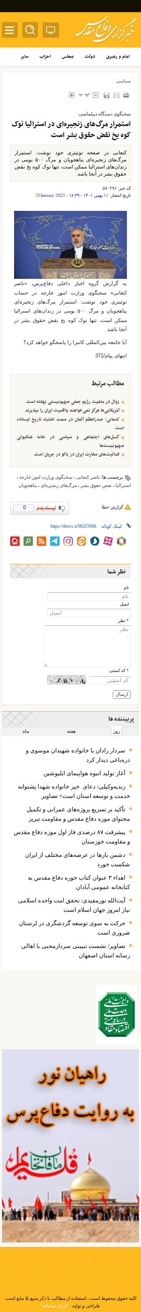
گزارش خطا (112, 507)
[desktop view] (51, 32)
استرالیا (123, 485)
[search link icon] (28, 541)
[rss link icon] (41, 541)
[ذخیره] (106, 95)
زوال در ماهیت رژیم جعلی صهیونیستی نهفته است (72, 402)
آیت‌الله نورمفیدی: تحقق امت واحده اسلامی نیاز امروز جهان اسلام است (74, 905)
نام (126, 588)
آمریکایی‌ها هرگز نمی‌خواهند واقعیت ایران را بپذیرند (72, 410)
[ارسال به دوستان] (116, 95)
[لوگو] (106, 43)
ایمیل (124, 604)
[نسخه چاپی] (126, 95)
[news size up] (71, 95)
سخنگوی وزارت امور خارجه (45, 477)
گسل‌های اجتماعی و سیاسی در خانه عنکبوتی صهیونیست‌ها (70, 441)
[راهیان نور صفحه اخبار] (70, 1145)
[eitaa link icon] (81, 541)
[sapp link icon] (94, 541)
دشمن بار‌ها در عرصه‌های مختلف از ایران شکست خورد (77, 859)
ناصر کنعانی (88, 477)
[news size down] (95, 95)
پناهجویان (27, 485)
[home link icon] (15, 541)
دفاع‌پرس (43, 283)
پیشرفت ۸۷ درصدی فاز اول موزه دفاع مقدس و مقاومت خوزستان (72, 837)
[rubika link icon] (121, 541)
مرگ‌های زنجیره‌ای (59, 485)
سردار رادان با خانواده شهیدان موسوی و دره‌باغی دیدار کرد (78, 755)
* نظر (123, 620)
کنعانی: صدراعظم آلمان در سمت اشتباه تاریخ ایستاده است (70, 423)
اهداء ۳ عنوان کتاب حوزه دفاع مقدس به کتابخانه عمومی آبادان (79, 882)
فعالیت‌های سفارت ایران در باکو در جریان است (76, 454)
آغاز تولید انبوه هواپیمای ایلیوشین (84, 773)
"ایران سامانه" (55, 1305)
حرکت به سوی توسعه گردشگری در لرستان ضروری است (74, 928)
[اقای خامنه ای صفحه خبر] (116, 1014)
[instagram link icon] (68, 541)
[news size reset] (84, 95)
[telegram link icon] (55, 541)
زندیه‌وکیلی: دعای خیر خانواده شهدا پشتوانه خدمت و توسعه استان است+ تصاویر (74, 791)
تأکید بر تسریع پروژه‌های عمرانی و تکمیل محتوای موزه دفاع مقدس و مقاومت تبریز (78, 814)
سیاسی (123, 81)
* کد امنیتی (119, 670)
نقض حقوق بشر (96, 485)
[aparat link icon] (108, 541)
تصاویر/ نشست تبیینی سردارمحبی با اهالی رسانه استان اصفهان (75, 951)
